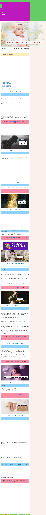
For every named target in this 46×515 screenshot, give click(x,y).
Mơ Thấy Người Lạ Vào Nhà (14, 361)
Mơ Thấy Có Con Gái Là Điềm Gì (6, 81)
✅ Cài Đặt (3, 12)
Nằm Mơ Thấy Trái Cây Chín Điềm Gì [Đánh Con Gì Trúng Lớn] (10, 512)
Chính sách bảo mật (15, 514)
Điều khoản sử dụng (21, 514)
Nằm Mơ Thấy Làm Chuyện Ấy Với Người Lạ (17, 394)
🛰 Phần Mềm (3, 14)
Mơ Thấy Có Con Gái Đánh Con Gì (7, 83)
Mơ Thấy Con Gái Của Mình (15, 121)
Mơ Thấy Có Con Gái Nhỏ (6, 82)
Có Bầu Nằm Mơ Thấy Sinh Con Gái (7, 86)
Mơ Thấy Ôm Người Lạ (13, 237)
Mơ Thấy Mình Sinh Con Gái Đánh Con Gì (8, 88)
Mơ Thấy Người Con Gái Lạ (14, 287)
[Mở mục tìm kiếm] (1, 3)
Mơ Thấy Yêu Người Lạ (11, 480)
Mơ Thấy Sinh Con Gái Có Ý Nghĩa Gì (7, 85)
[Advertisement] (15, 61)
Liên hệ (26, 514)
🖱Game (3, 17)
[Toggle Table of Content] (1, 79)
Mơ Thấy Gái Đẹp (10, 190)
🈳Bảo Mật (3, 9)
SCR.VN (1, 1)
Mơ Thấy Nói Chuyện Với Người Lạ (16, 336)
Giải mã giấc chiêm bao (4, 116)
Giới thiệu (10, 514)
